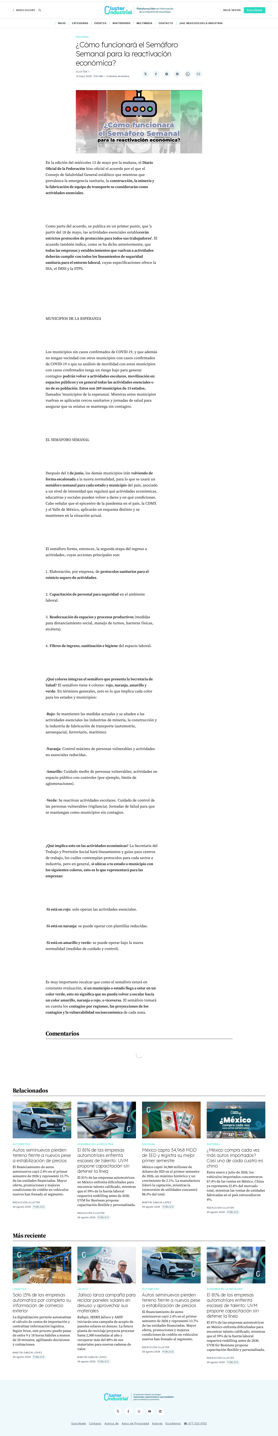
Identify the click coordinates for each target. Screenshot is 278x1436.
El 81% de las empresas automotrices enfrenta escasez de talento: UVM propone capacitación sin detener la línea (103, 1160)
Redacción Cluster (26, 1202)
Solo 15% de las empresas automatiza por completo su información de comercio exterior (42, 1302)
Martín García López (156, 1202)
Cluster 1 (82, 71)
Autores (157, 1423)
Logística (19, 1289)
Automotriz (21, 1144)
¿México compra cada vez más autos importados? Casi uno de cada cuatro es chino (235, 1158)
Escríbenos (173, 1423)
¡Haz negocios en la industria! (201, 23)
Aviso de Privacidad (135, 1423)
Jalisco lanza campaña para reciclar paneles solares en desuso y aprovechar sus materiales (106, 1302)
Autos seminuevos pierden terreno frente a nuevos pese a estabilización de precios (42, 1155)
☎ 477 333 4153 (195, 1423)
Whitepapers (121, 23)
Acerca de (112, 1423)
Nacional (82, 36)
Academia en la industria (95, 1144)
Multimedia (144, 23)
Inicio (62, 23)
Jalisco (82, 1289)
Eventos (100, 23)
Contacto (165, 23)
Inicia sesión (232, 10)
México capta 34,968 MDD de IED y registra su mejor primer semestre (169, 1155)
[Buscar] (39, 10)
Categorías (80, 23)
